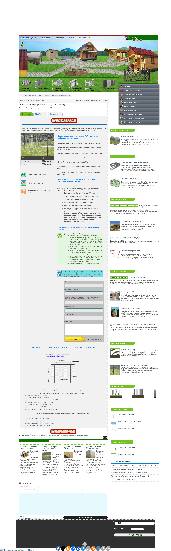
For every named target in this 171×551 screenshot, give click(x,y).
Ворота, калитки (91, 89)
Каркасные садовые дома (133, 94)
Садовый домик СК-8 (128, 292)
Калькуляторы (45, 38)
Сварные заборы (43, 88)
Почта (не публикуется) (27, 490)
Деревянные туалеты (131, 102)
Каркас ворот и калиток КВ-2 (127, 415)
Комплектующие (109, 88)
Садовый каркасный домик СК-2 (145, 465)
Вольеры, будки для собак (133, 114)
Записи (118, 529)
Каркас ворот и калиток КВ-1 (127, 447)
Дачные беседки (129, 106)
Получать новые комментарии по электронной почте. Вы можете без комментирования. (40, 517)
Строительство (84, 38)
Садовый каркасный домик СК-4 (145, 324)
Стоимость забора (53, 435)
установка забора (82, 435)
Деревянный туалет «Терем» (130, 308)
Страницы (126, 529)
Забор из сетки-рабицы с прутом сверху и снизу (91, 100)
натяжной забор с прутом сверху (38, 421)
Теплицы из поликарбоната (130, 136)
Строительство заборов (132, 90)
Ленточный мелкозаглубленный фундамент (135, 162)
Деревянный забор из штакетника (32, 100)
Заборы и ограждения (27, 38)
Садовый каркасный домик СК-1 (131, 221)
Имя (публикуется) (25, 486)
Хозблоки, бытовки (130, 110)
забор (27, 435)
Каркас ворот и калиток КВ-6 (127, 428)
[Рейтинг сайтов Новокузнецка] (1, 550)
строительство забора (67, 435)
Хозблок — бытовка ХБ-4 (138, 277)
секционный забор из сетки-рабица (39, 425)
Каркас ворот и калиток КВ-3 (127, 454)
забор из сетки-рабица (38, 435)
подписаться (29, 518)
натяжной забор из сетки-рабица (38, 418)
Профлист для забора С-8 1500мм (129, 421)
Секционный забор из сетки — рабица (28, 447)
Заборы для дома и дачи (26, 89)
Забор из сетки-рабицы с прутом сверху (57, 95)
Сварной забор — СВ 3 (128, 349)
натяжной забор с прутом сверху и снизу (40, 423)
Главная (127, 86)
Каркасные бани (129, 98)
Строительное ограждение (77, 89)
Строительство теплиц (132, 122)
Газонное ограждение (59, 89)
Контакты (71, 38)
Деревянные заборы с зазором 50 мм (94, 447)
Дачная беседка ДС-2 (134, 238)
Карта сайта (60, 38)
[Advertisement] (85, 17)
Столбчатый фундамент (129, 179)
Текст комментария (25, 492)
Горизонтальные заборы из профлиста (136, 472)
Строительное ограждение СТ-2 (131, 251)
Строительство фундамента (134, 118)
